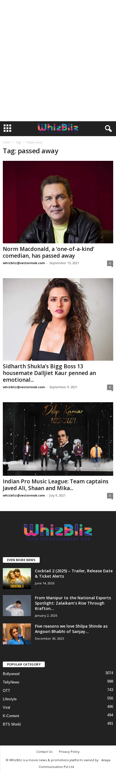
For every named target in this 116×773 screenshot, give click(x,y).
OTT (6, 691)
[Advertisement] (58, 60)
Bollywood (11, 674)
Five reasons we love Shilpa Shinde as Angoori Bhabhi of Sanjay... (71, 628)
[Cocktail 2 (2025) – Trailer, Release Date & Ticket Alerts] (17, 578)
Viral (6, 707)
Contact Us (44, 751)
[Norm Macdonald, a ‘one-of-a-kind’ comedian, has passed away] (58, 202)
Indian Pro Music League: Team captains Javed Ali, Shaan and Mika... (55, 485)
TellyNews (11, 682)
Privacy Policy (69, 751)
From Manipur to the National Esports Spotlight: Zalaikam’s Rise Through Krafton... (73, 603)
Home (6, 142)
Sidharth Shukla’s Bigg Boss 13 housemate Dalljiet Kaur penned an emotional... (49, 373)
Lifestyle (10, 699)
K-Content (11, 716)
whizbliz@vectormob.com (24, 263)
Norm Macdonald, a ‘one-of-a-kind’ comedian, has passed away (48, 252)
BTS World (12, 724)
